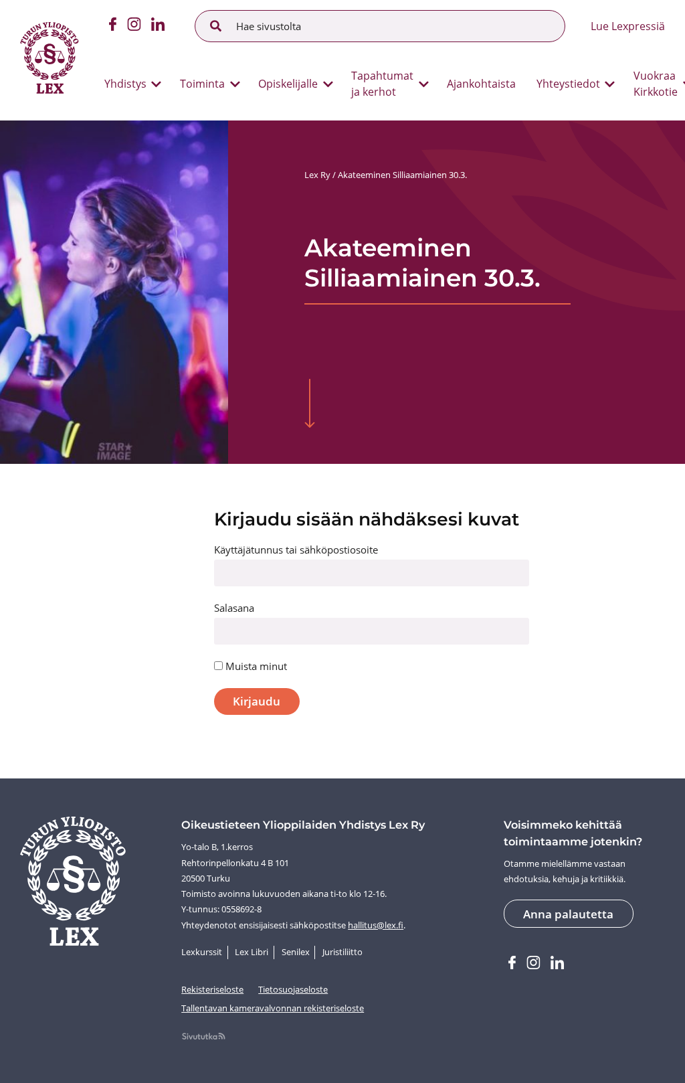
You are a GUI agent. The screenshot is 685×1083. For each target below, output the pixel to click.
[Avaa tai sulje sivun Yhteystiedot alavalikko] (610, 84)
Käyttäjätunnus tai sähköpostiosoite (296, 549)
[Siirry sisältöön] (310, 404)
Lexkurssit (201, 952)
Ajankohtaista (481, 83)
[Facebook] (113, 26)
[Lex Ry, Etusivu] (49, 60)
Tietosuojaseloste (293, 989)
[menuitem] (128, 84)
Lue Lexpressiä (628, 26)
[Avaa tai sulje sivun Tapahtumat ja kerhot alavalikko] (424, 84)
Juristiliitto (342, 952)
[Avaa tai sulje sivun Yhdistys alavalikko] (156, 84)
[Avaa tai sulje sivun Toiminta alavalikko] (235, 84)
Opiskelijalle (288, 83)
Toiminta (202, 83)
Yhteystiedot (568, 83)
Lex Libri (251, 952)
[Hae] (216, 26)
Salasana (234, 607)
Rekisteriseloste (212, 989)
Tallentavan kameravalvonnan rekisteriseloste (272, 1008)
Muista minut (255, 666)
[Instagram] (134, 26)
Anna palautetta (568, 914)
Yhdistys (125, 83)
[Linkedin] (157, 26)
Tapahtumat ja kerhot (382, 83)
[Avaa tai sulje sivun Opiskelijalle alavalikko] (328, 84)
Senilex (296, 952)
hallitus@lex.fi (375, 925)
